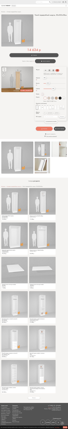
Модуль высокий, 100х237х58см (37, 250)
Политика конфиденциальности (6, 422)
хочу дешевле (16, 90)
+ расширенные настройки (51, 121)
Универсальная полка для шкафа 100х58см (37, 285)
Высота (37, 83)
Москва (50, 407)
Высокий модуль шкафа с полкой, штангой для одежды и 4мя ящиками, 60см (37, 388)
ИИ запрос (38, 116)
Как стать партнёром (4, 417)
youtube (48, 422)
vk (42, 422)
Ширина (38, 77)
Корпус (38, 97)
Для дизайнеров (5, 415)
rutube (53, 422)
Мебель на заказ (5, 408)
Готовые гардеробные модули (14, 11)
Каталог (3, 11)
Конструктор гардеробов (15, 415)
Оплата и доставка (6, 412)
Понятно (65, 427)
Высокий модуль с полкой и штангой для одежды (9, 319)
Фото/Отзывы (15, 421)
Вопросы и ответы (5, 413)
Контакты (3, 424)
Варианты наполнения (41, 103)
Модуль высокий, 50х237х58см (36, 215)
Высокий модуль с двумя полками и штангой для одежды (37, 319)
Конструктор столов (17, 412)
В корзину (34, 55)
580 (53, 88)
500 (44, 77)
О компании (4, 407)
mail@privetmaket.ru (56, 410)
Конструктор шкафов (15, 408)
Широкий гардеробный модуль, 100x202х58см (8, 251)
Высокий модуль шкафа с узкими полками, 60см (9, 388)
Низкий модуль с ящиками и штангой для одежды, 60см (9, 354)
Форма (38, 69)
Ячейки (37, 94)
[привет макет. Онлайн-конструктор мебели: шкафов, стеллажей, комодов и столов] (6, 6)
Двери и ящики (38, 113)
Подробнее (57, 427)
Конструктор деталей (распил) (16, 410)
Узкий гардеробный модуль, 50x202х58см (8, 216)
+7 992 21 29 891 (56, 2)
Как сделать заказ (5, 410)
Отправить (62, 116)
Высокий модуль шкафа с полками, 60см (37, 354)
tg (58, 422)
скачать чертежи (46, 61)
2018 (48, 83)
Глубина (38, 88)
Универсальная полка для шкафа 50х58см (9, 285)
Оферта (3, 419)
